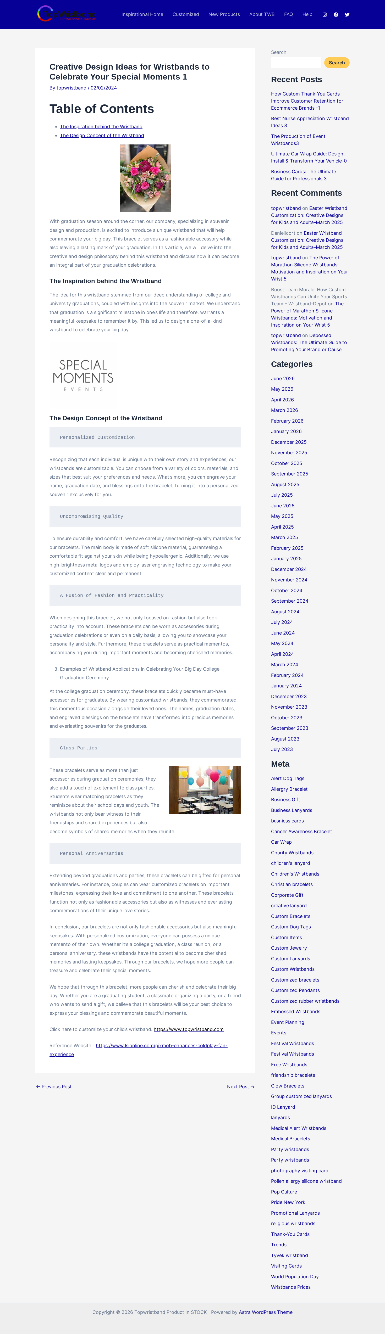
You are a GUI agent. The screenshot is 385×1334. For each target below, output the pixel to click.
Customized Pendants (295, 990)
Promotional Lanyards (295, 1213)
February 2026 (287, 421)
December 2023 (289, 696)
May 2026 (282, 389)
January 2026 (286, 431)
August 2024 (285, 611)
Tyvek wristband (289, 1255)
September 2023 (289, 728)
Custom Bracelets (290, 916)
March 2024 (284, 664)
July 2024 (282, 622)
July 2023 (282, 749)
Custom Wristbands (293, 969)
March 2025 (284, 537)
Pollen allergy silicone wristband (306, 1181)
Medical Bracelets (290, 1138)
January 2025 (286, 558)
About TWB (262, 14)
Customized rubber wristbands (305, 1001)
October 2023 (286, 717)
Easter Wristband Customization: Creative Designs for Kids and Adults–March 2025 (309, 215)
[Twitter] (347, 14)
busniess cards (287, 820)
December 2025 (289, 442)
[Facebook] (336, 14)
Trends (279, 1244)
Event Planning (287, 1022)
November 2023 (289, 707)
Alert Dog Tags (287, 778)
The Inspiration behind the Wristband (101, 126)
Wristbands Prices (291, 1287)
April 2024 (282, 654)
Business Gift (285, 799)
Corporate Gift (287, 895)
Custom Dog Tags (291, 926)
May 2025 (282, 516)
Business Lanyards (291, 810)
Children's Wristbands (295, 874)
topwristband (286, 208)
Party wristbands (290, 1149)
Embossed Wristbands (295, 1011)
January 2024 (286, 685)
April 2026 (282, 399)
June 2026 (283, 378)
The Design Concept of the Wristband (102, 135)
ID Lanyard (283, 1107)
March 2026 (284, 410)
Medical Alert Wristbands (298, 1128)
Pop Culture (284, 1192)
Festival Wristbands (292, 1043)
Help (307, 14)
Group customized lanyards (301, 1096)
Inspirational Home (142, 14)
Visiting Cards (286, 1266)
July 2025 (282, 495)
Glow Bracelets (287, 1086)
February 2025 (287, 548)
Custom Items (286, 937)
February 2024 (287, 675)
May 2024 (282, 643)
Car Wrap (281, 842)
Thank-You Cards (290, 1234)
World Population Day (295, 1276)
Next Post (241, 1086)
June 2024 (283, 633)
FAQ (288, 14)
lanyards (280, 1117)
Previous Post (54, 1086)
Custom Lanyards (290, 958)
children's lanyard (290, 863)
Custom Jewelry (289, 948)
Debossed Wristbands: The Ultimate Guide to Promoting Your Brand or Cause (309, 342)
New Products (224, 14)
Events (278, 1032)
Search (279, 52)
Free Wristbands (289, 1064)
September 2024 (290, 601)
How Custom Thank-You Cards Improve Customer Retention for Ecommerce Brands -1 (307, 101)
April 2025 (282, 527)
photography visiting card (299, 1170)
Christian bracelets (292, 884)
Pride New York (288, 1202)
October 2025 (286, 463)
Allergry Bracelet (289, 789)
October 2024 (286, 590)
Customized (186, 14)
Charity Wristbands (292, 852)
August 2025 (285, 484)
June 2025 (283, 505)
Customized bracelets (295, 980)
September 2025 (289, 474)
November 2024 (289, 579)
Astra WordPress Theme (266, 1312)
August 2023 (285, 739)
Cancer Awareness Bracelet (301, 831)
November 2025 (289, 452)
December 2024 (289, 569)
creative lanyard (289, 905)
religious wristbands (293, 1223)
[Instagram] (324, 14)
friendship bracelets (293, 1075)
